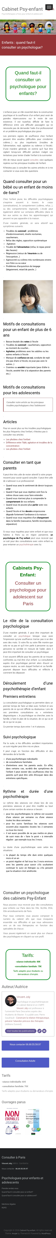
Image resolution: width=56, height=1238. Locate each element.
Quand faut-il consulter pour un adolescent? (19, 1195)
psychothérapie (26, 544)
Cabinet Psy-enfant (22, 9)
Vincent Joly (23, 996)
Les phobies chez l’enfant (18, 439)
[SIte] (39, 1031)
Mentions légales (9, 1204)
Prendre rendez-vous (10, 1188)
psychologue (24, 636)
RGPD (4, 1208)
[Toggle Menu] (49, 7)
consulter (34, 160)
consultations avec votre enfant (34, 541)
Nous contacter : (8, 1169)
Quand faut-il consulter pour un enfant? (17, 1192)
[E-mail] (44, 1031)
